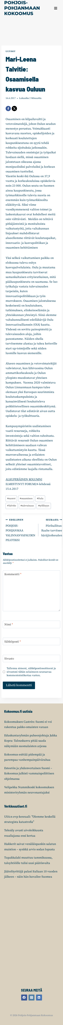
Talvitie (11, 505)
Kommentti (12, 574)
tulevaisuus (27, 505)
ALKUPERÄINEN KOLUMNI (24, 479)
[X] (14, 108)
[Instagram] (31, 997)
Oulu (40, 498)
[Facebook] (8, 108)
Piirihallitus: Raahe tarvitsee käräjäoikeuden (51, 527)
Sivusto (9, 659)
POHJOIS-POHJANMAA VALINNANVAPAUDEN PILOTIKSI (20, 530)
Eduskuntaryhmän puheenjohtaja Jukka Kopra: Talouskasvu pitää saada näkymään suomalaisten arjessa (30, 741)
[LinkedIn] (39, 997)
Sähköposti (12, 641)
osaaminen (26, 498)
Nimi (8, 624)
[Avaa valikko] (55, 8)
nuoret (11, 498)
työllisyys (43, 505)
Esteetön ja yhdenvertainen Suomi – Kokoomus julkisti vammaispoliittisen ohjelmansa (29, 773)
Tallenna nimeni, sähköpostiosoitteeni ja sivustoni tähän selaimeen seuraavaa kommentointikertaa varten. (31, 672)
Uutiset (10, 51)
